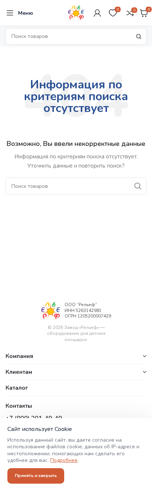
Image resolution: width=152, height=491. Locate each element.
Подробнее (63, 460)
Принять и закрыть (36, 475)
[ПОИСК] (138, 36)
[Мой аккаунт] (97, 13)
